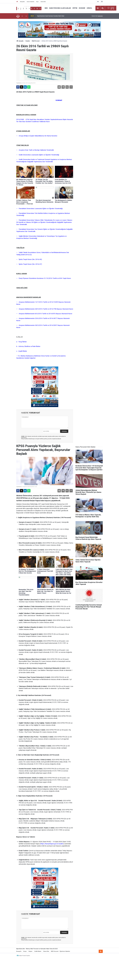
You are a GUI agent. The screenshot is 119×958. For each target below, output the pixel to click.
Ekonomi (82, 8)
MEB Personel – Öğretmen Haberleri (60, 951)
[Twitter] (21, 87)
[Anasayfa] (17, 1)
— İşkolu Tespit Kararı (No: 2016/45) (29, 259)
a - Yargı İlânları (21, 342)
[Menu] (97, 8)
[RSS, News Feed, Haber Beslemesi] (101, 951)
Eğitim (75, 8)
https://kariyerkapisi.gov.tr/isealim (52, 844)
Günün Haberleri (30, 1)
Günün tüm (97, 16)
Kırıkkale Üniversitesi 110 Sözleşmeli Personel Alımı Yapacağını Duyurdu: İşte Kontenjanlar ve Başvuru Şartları (57, 16)
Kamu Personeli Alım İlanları (60, 8)
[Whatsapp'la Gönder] (28, 87)
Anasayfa (20, 41)
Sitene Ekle (43, 1)
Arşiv (37, 1)
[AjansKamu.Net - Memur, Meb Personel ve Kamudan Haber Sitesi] (28, 8)
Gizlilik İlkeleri (37, 951)
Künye (25, 951)
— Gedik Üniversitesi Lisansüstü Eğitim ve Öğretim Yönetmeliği (37, 155)
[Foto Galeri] (102, 1)
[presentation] (22, 16)
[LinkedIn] (25, 87)
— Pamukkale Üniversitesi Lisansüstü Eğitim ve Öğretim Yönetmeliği (39, 208)
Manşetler (22, 1)
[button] (63, 87)
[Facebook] (18, 87)
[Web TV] (98, 1)
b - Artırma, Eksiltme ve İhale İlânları (28, 346)
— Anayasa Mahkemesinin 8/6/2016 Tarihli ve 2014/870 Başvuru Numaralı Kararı (44, 314)
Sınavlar (28, 41)
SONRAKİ (59, 100)
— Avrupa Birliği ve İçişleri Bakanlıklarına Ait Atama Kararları (36, 136)
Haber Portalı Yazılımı (24, 955)
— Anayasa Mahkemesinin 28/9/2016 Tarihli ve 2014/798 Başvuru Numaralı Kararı (44, 309)
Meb (46, 8)
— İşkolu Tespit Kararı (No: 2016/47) (29, 264)
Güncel (89, 8)
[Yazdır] (59, 87)
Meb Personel (36, 41)
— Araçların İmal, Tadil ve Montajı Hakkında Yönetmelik (35, 150)
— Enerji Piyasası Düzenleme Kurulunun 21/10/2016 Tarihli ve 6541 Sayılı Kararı (43, 278)
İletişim (30, 951)
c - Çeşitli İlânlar (21, 351)
